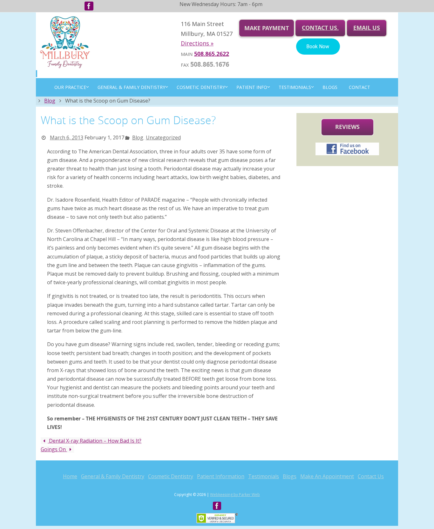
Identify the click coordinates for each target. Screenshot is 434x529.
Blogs (289, 476)
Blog (49, 100)
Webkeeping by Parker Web (235, 494)
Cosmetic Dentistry (170, 476)
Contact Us (371, 476)
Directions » (197, 43)
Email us (366, 28)
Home (70, 476)
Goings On (54, 449)
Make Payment (266, 28)
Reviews (347, 127)
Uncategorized (163, 137)
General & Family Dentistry (112, 476)
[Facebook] (89, 6)
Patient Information (220, 476)
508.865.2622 (211, 54)
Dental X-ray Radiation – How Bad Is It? (94, 440)
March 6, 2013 (66, 137)
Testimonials (263, 476)
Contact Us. (320, 28)
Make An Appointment (327, 476)
